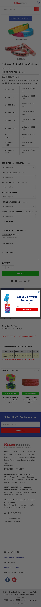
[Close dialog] (39, 292)
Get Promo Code (27, 309)
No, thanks (27, 312)
